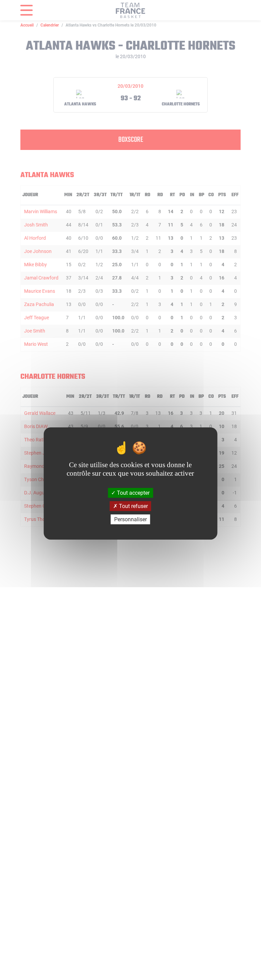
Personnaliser (130, 519)
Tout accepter (133, 492)
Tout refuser (133, 506)
